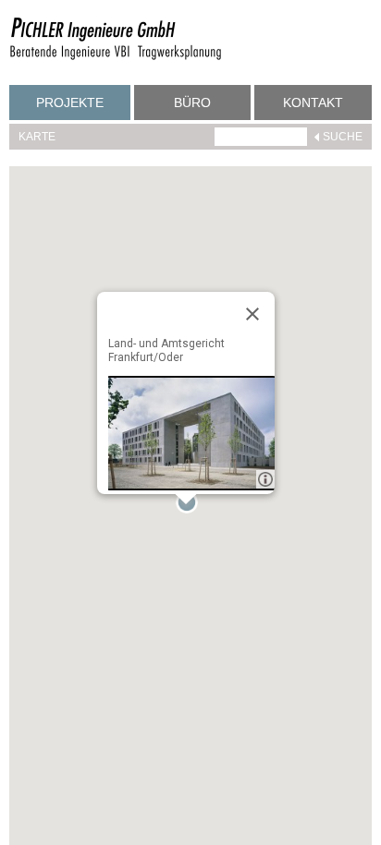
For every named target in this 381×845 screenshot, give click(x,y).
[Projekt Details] (191, 433)
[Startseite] (115, 57)
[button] (190, 506)
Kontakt (313, 102)
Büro (192, 102)
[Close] (252, 314)
